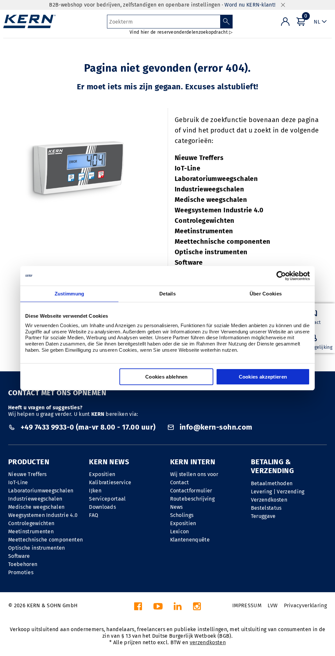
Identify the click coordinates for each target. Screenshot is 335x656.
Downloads (102, 507)
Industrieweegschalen (209, 189)
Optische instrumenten (211, 252)
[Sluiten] (283, 5)
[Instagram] (197, 608)
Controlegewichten (205, 220)
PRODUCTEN (28, 461)
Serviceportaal (107, 499)
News (176, 507)
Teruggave (263, 516)
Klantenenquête (190, 540)
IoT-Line (187, 168)
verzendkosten (208, 642)
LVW (272, 605)
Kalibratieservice (110, 482)
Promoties (20, 572)
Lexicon (179, 531)
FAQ (93, 515)
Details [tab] (167, 293)
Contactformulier (191, 491)
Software (189, 262)
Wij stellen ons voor (194, 474)
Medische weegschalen (211, 200)
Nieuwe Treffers (199, 158)
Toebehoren (22, 564)
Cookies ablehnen (166, 377)
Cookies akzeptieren (263, 377)
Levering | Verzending (278, 491)
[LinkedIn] (178, 608)
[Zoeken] (226, 21)
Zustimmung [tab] (69, 293)
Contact (179, 482)
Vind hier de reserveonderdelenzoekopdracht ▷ (181, 32)
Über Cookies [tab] (266, 293)
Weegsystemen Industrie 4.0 (219, 210)
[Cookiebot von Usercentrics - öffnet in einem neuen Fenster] (281, 276)
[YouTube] (158, 608)
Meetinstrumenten (204, 231)
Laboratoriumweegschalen (216, 179)
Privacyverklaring (305, 605)
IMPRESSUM (246, 605)
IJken (95, 491)
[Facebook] (138, 608)
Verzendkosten (269, 500)
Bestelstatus (266, 508)
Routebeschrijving (192, 499)
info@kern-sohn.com (215, 427)
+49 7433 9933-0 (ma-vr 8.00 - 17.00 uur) (88, 427)
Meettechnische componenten (222, 241)
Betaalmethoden (271, 483)
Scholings (182, 515)
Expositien (102, 474)
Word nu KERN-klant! (249, 5)
